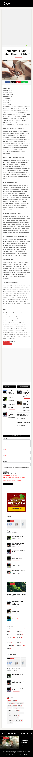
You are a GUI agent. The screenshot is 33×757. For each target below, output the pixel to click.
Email (4, 455)
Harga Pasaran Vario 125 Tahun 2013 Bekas (12, 406)
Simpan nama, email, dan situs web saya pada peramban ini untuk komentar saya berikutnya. (16, 468)
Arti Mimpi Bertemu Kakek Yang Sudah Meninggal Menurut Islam (26, 393)
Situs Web (5, 461)
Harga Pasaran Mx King (17, 564)
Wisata (8, 648)
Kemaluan (20, 713)
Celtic (15, 705)
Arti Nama (19, 629)
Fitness (8, 634)
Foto (20, 705)
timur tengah (18, 720)
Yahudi (10, 722)
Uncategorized (10, 645)
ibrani (15, 708)
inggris (17, 710)
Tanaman (9, 642)
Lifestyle (9, 640)
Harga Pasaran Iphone (13, 531)
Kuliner (19, 637)
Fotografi (19, 634)
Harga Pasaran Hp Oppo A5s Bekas (11, 414)
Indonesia (10, 710)
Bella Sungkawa (18, 57)
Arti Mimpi (12, 341)
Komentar (5, 438)
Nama (4, 449)
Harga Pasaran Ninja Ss (17, 536)
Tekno (18, 642)
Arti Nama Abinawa (16, 617)
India (21, 708)
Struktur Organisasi (13, 718)
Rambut (16, 715)
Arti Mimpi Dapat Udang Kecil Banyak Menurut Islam (23, 416)
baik (9, 705)
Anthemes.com (23, 754)
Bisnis (12, 520)
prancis (10, 715)
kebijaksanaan (11, 713)
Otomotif (19, 640)
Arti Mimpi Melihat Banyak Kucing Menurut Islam (10, 746)
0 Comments (18, 45)
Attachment (5, 471)
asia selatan (20, 703)
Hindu (10, 708)
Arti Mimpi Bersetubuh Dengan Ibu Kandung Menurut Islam (17, 603)
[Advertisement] (22, 96)
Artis (8, 631)
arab (15, 700)
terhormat (10, 720)
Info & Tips (9, 637)
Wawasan (15, 344)
